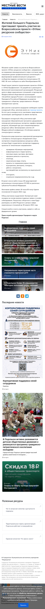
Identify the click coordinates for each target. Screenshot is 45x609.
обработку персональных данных (30, 593)
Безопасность (17, 14)
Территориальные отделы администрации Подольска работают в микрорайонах (20, 525)
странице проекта (36, 110)
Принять (23, 605)
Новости (5, 14)
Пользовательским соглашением (14, 598)
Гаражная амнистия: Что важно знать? (19, 539)
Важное (29, 14)
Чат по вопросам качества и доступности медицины (20, 510)
